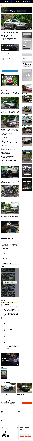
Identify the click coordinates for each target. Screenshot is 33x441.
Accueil (2, 412)
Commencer (27, 188)
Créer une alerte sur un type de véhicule (22, 413)
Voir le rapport (10, 70)
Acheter (4, 1)
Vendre (8, 1)
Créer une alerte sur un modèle (21, 412)
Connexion (26, 1)
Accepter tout (25, 436)
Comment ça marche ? (21, 10)
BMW (24, 46)
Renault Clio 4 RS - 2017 (25, 114)
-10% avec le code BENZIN (27, 159)
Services (11, 1)
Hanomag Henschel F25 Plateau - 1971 (26, 125)
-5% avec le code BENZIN (27, 173)
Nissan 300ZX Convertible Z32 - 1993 (26, 93)
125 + (31, 28)
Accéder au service (27, 78)
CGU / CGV (2, 429)
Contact (2, 427)
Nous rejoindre (3, 426)
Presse (2, 425)
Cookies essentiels (25, 434)
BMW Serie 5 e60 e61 (25, 5)
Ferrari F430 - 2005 (24, 146)
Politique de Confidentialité (4, 428)
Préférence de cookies (4, 430)
